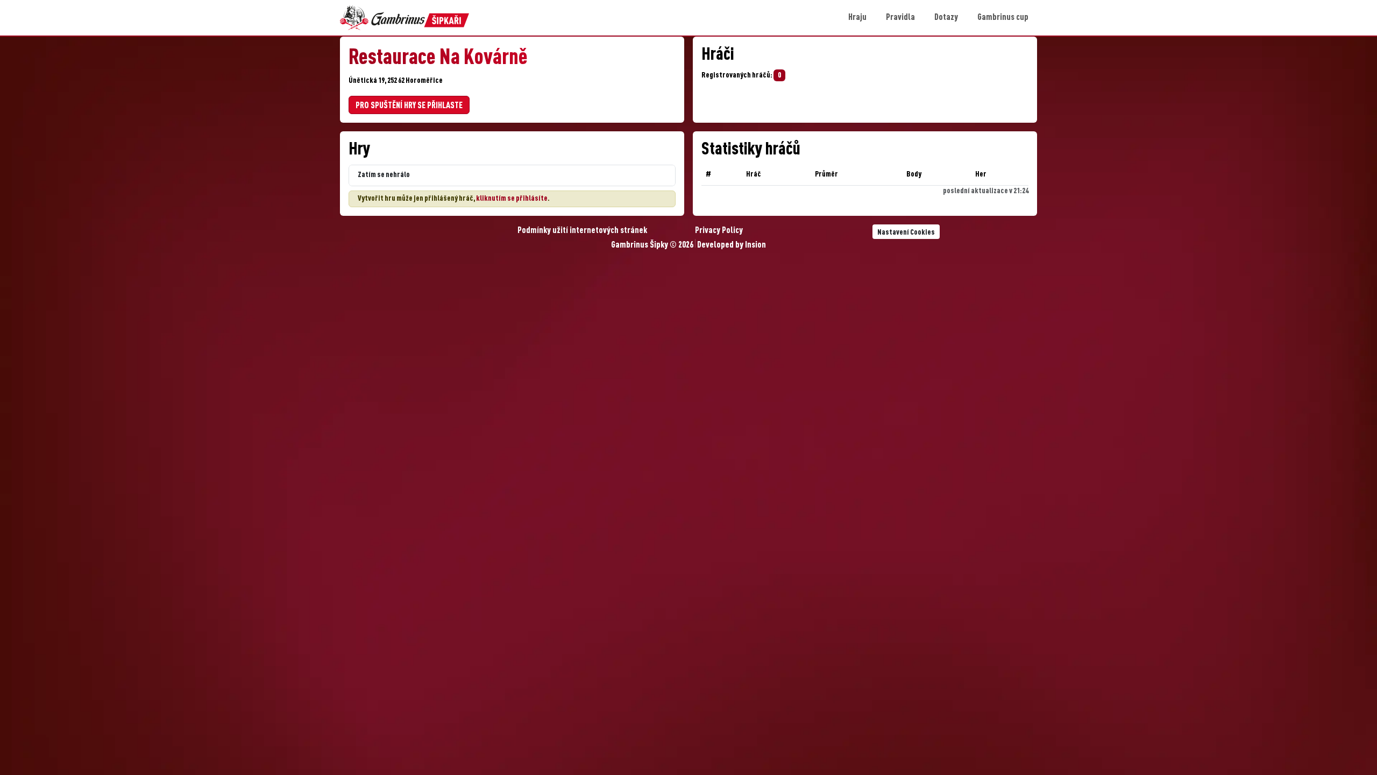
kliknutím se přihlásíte (512, 198)
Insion (755, 245)
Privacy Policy (719, 231)
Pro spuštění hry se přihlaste (409, 106)
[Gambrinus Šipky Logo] (404, 17)
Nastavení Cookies (906, 232)
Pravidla (900, 17)
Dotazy (946, 17)
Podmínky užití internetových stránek (582, 231)
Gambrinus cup (1002, 17)
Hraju (857, 17)
